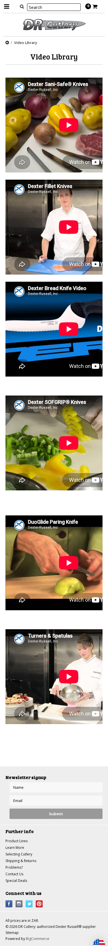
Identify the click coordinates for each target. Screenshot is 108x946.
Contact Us (14, 874)
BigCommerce (37, 938)
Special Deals (16, 880)
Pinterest (39, 903)
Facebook (9, 903)
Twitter (29, 903)
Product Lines (16, 840)
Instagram (19, 903)
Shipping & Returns (20, 860)
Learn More (14, 847)
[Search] (22, 6)
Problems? (14, 867)
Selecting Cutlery (18, 854)
